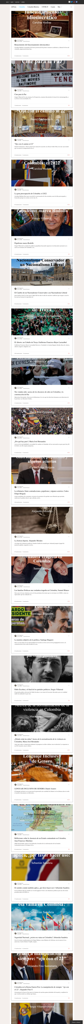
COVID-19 (45, 7)
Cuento (53, 7)
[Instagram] (74, 2)
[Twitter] (72, 2)
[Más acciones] (69, 40)
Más (59, 7)
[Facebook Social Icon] (76, 2)
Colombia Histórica (33, 7)
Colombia (22, 7)
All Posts (13, 7)
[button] (71, 7)
